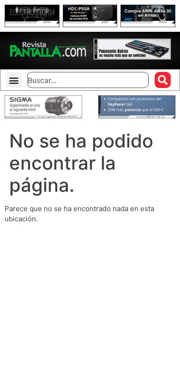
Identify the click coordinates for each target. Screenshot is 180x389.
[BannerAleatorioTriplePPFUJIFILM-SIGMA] (43, 116)
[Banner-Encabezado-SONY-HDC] (90, 21)
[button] (14, 80)
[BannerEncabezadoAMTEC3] (148, 21)
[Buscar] (163, 80)
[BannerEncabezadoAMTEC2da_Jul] (32, 21)
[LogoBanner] (132, 57)
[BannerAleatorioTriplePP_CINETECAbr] (137, 116)
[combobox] (87, 80)
